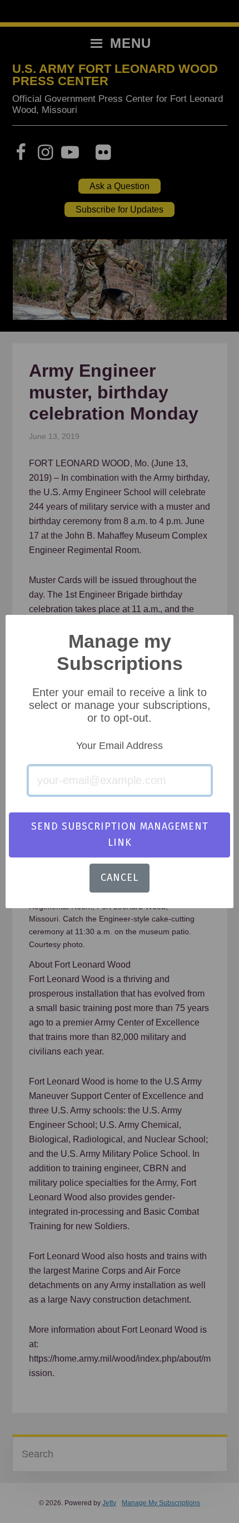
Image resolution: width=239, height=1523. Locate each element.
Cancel (119, 877)
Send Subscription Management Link (119, 834)
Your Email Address (119, 745)
